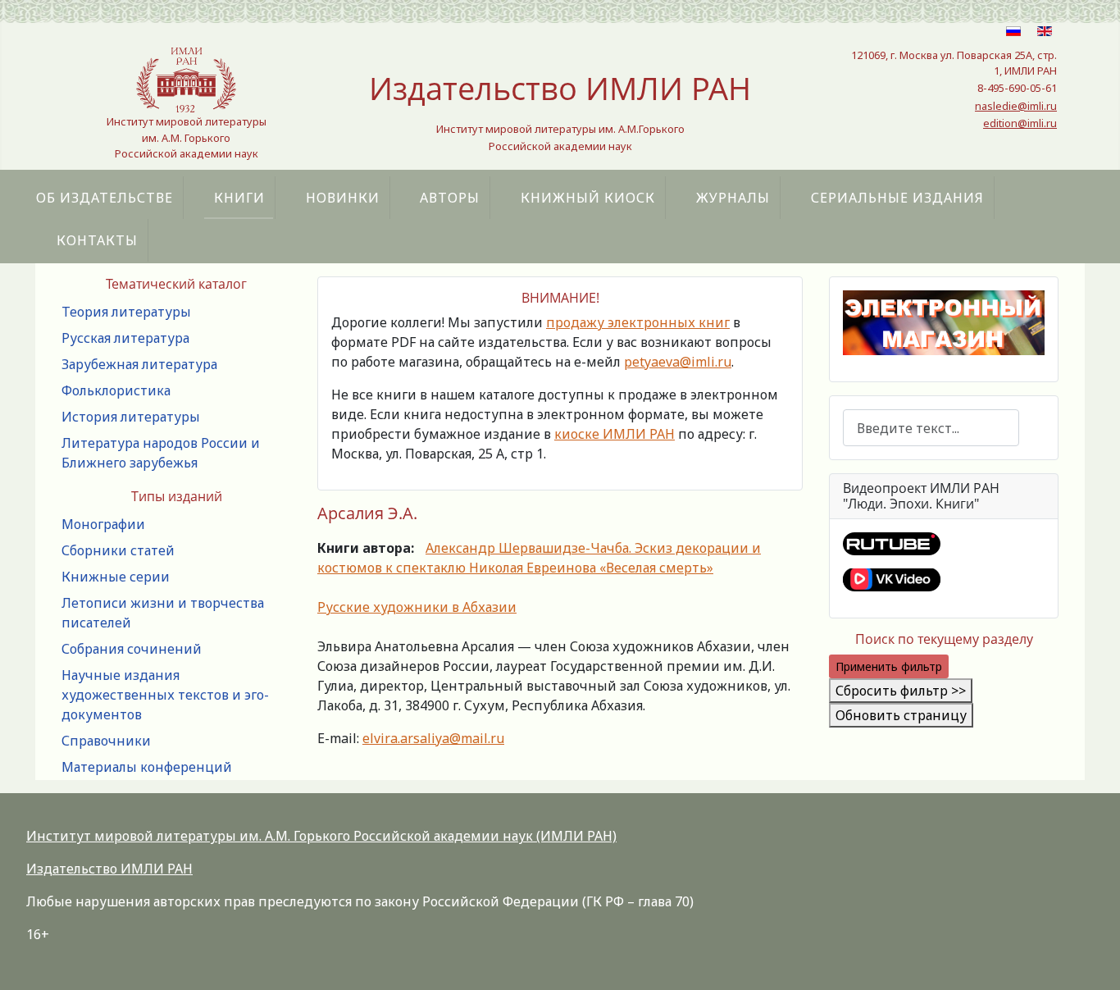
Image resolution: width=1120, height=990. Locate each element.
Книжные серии (115, 577)
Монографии (103, 524)
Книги (239, 198)
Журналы (733, 198)
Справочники (106, 741)
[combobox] (931, 427)
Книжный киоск (588, 198)
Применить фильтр (888, 666)
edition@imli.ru (1020, 123)
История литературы (130, 417)
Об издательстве (104, 198)
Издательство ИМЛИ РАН (109, 869)
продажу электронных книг (638, 322)
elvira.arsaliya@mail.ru (433, 738)
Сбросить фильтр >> (900, 691)
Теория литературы (126, 312)
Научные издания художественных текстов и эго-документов (165, 694)
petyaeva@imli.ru (677, 362)
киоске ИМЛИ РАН (614, 434)
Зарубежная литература (139, 364)
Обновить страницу (901, 715)
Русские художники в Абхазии (417, 607)
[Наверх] (1091, 959)
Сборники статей (118, 550)
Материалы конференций (146, 767)
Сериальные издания (897, 198)
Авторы (450, 198)
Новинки (343, 198)
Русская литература (125, 338)
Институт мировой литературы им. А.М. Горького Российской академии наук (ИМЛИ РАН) (321, 836)
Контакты (97, 240)
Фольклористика (116, 390)
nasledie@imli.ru (1016, 105)
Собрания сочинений (131, 649)
